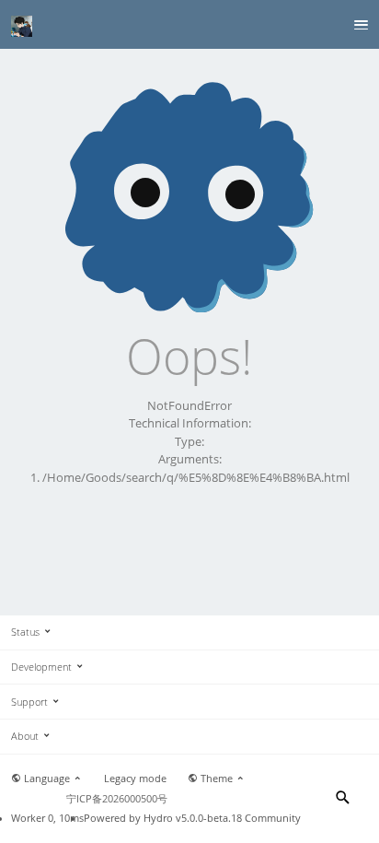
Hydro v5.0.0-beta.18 (193, 818)
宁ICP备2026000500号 (116, 798)
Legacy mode (135, 778)
